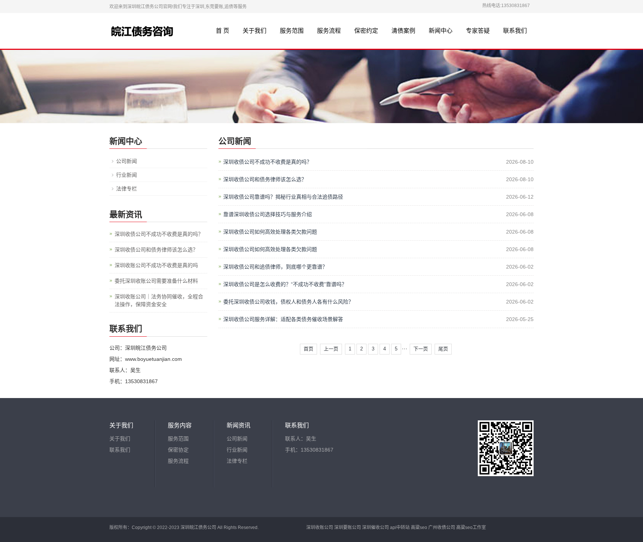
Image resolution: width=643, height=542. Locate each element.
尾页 (443, 349)
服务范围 (292, 31)
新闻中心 (440, 31)
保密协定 (178, 450)
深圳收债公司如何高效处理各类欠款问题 (270, 232)
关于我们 (254, 31)
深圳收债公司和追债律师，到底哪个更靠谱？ (275, 267)
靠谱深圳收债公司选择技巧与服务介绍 (267, 214)
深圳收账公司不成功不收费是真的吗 (156, 265)
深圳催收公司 (375, 527)
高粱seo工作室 (471, 527)
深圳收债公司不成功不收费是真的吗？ (267, 162)
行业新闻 (126, 175)
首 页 (222, 31)
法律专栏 (126, 189)
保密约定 (366, 31)
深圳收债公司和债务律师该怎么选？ (265, 179)
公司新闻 (126, 161)
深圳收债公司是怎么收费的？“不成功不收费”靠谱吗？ (285, 284)
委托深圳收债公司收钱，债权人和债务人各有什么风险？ (288, 302)
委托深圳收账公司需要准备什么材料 (156, 281)
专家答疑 (478, 31)
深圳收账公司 (319, 527)
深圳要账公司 (347, 527)
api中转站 (400, 527)
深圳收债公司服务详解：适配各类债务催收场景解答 (283, 319)
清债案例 (403, 31)
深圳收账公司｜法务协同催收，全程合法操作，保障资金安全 (159, 300)
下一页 (420, 349)
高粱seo (419, 527)
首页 (308, 349)
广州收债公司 (441, 527)
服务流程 (329, 31)
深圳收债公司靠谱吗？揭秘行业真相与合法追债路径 (283, 197)
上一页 (331, 349)
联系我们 (515, 31)
